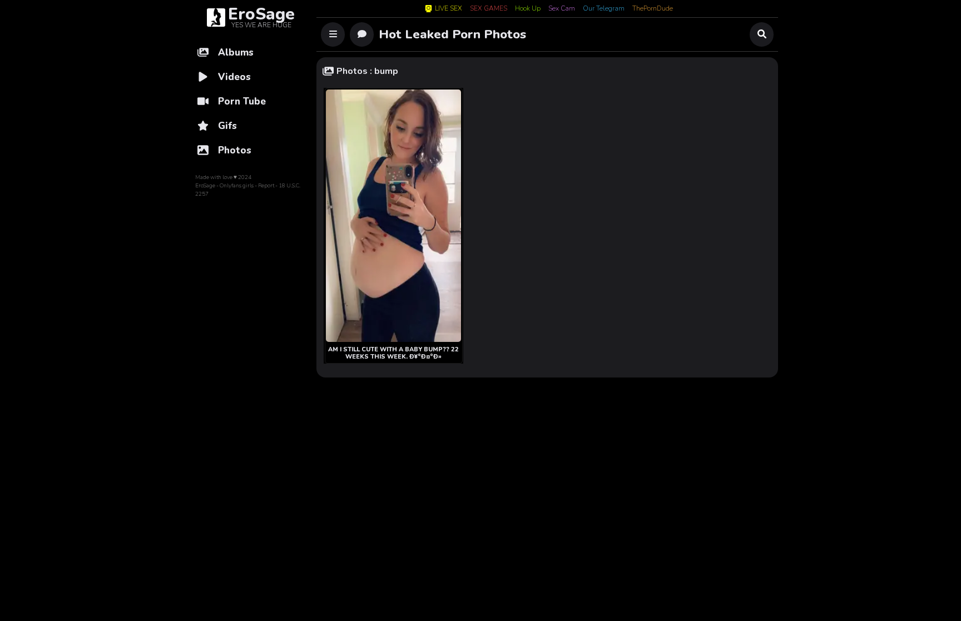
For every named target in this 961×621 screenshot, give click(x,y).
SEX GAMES (488, 9)
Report (266, 186)
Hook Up (528, 9)
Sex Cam (561, 9)
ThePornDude (652, 9)
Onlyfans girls (237, 186)
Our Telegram (604, 9)
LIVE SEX (448, 8)
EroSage (205, 186)
